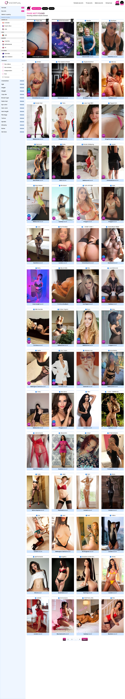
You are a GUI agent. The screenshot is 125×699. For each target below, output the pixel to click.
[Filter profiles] (28, 8)
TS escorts (89, 3)
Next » (84, 639)
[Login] (122, 3)
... (75, 639)
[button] (12, 64)
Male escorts (99, 3)
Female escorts (78, 3)
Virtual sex (109, 3)
